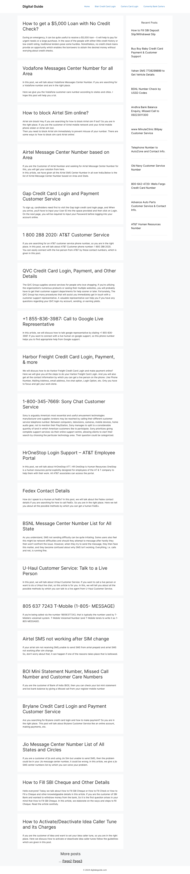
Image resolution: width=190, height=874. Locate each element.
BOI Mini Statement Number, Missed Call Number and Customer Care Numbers (65, 674)
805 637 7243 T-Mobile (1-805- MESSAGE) (69, 606)
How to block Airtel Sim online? (56, 112)
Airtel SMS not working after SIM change (66, 638)
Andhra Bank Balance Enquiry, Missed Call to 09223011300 (145, 111)
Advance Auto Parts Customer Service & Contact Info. (148, 206)
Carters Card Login (129, 6)
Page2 (67, 861)
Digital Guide (33, 6)
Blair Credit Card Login (105, 6)
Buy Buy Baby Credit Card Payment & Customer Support (147, 52)
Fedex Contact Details (46, 490)
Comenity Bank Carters (154, 6)
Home (87, 6)
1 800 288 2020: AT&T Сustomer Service (66, 234)
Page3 (77, 861)
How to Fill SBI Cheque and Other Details (66, 782)
